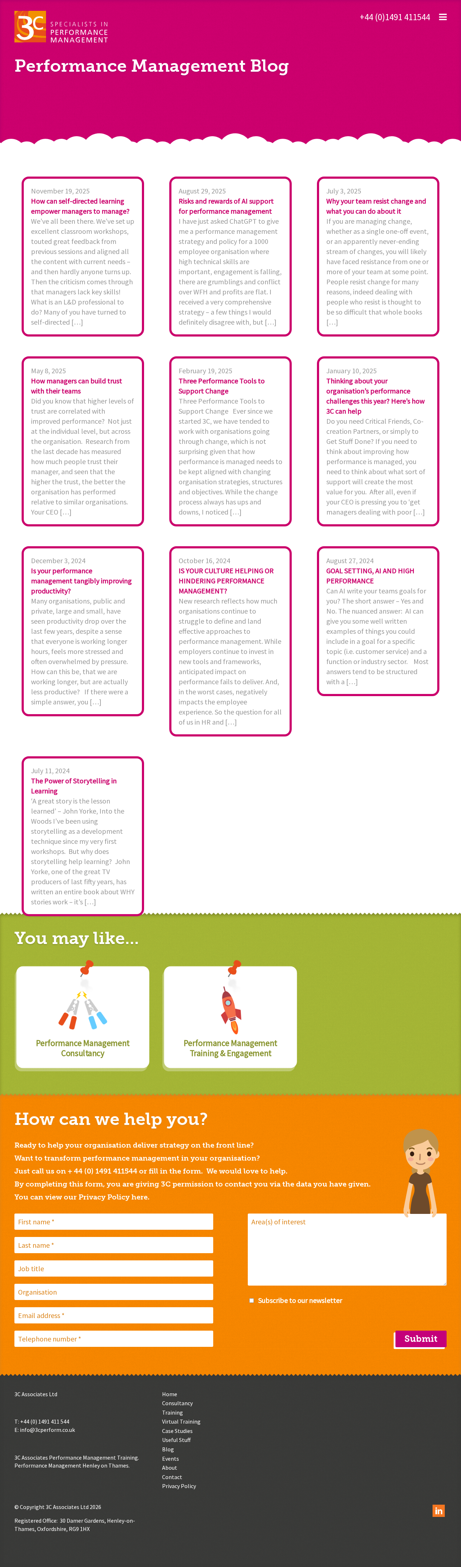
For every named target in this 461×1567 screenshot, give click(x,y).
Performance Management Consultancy (82, 1048)
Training (172, 1412)
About (169, 1467)
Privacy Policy (179, 1486)
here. (140, 1197)
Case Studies (177, 1430)
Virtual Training (181, 1421)
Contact (172, 1477)
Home (169, 1394)
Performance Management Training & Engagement (230, 1048)
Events (170, 1458)
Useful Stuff (176, 1439)
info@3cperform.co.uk (47, 1429)
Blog (168, 1449)
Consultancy (177, 1403)
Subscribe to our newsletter (300, 1300)
